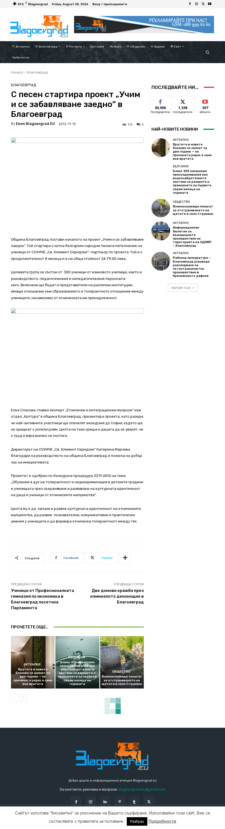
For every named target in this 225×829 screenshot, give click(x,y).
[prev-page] (14, 697)
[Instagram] (196, 4)
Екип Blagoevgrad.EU (35, 123)
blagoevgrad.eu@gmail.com (142, 789)
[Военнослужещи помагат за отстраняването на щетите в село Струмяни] (122, 662)
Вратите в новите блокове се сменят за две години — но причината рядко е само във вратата (32, 677)
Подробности (162, 821)
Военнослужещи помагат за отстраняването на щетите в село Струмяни (122, 680)
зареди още (181, 287)
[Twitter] (203, 4)
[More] (125, 557)
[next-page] (23, 697)
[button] (207, 52)
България (76, 657)
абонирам (205, 101)
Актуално (32, 664)
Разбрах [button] (137, 821)
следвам (183, 101)
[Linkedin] (105, 801)
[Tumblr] (134, 801)
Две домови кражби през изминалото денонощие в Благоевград (117, 596)
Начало (17, 72)
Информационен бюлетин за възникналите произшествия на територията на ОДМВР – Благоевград (192, 237)
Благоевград (37, 72)
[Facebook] (190, 4)
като (160, 101)
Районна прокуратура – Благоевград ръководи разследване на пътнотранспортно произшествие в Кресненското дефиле (192, 267)
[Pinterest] (119, 801)
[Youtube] (209, 4)
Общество (121, 671)
